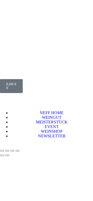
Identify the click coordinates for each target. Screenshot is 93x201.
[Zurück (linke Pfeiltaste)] (2, 155)
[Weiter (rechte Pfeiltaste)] (7, 155)
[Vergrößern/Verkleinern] (2, 151)
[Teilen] (12, 151)
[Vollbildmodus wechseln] (7, 151)
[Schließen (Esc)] (18, 151)
